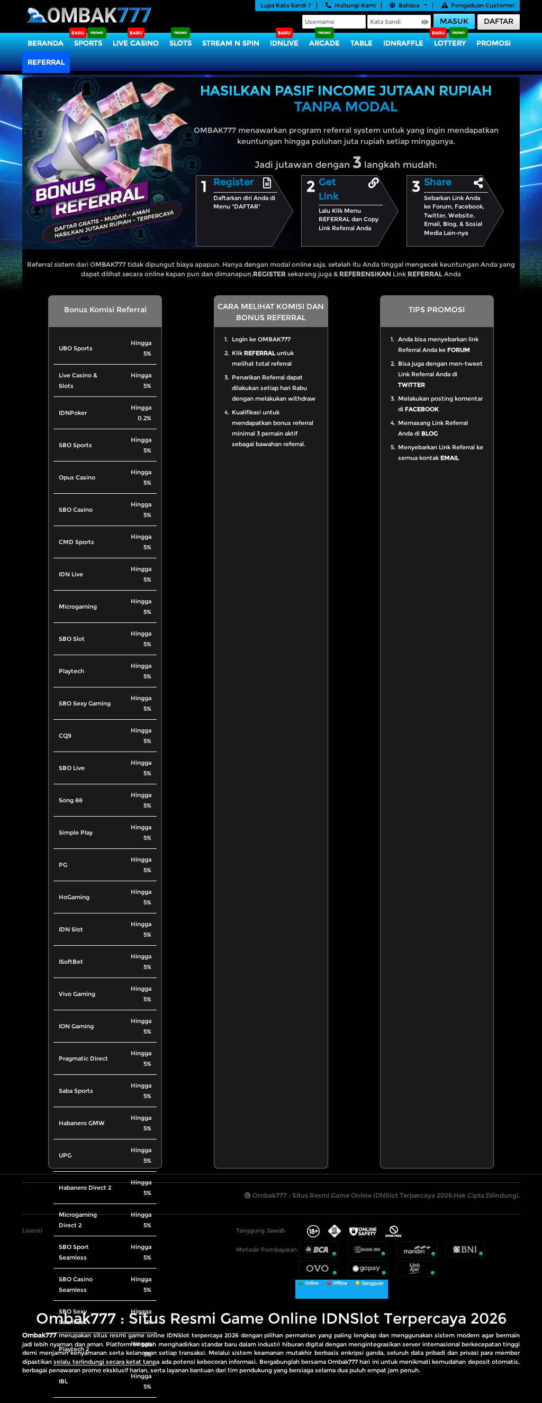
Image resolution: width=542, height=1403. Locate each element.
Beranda (46, 43)
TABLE (361, 43)
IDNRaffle (403, 43)
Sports (88, 43)
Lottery (450, 43)
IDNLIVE (284, 43)
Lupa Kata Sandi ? (285, 5)
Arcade (324, 43)
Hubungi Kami (355, 5)
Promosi (493, 43)
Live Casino (136, 43)
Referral (46, 62)
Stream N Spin (230, 43)
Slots (180, 43)
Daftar (498, 21)
